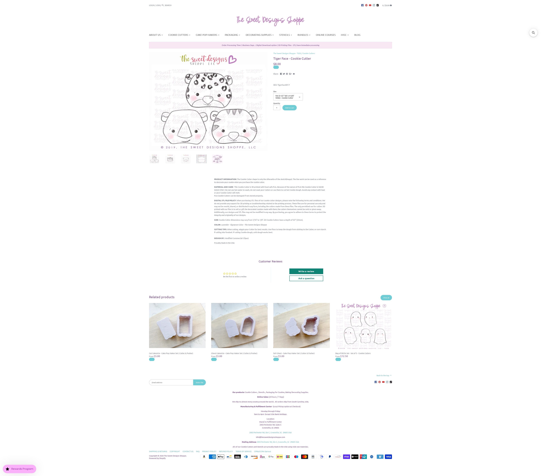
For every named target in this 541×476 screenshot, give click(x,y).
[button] (533, 33)
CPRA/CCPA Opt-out (262, 451)
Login (151, 5)
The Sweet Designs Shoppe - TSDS (287, 53)
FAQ (197, 451)
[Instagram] (374, 5)
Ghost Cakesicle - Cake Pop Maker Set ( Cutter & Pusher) (234, 353)
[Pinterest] (366, 5)
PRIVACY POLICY (209, 451)
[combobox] (172, 5)
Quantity (276, 103)
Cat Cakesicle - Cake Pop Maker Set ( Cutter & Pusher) (171, 353)
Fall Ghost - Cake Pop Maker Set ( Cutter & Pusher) (294, 353)
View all (386, 297)
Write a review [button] (306, 271)
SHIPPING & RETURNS (158, 451)
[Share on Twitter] (284, 73)
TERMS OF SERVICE (243, 451)
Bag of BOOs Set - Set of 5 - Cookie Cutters (353, 353)
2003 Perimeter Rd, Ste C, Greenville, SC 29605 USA (270, 432)
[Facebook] (362, 5)
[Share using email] (294, 73)
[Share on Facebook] (281, 73)
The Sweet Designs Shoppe (175, 455)
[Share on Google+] (290, 73)
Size (274, 91)
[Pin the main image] (287, 73)
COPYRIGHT (175, 451)
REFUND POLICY (226, 451)
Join (158, 5)
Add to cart (289, 108)
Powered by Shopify (157, 458)
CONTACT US (188, 451)
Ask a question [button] (306, 278)
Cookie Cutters (309, 53)
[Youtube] (370, 5)
